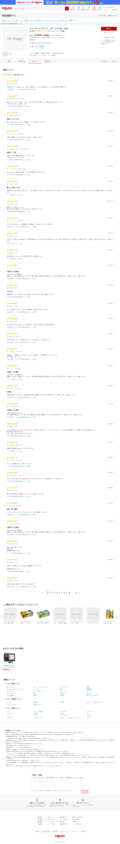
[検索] (67, 8)
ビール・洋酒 (14, 20)
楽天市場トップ (5, 20)
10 (69, 593)
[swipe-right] (117, 616)
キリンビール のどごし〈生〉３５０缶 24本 (56, 20)
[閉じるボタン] (118, 23)
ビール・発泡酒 (24, 20)
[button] (79, 8)
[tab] (9, 61)
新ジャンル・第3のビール (36, 20)
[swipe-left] (2, 616)
